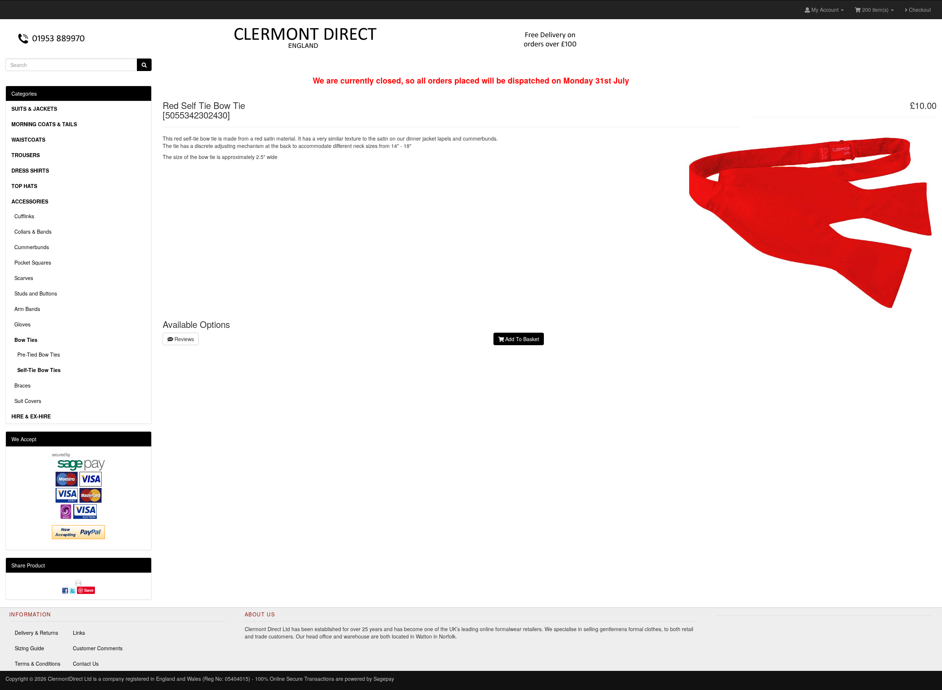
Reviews (183, 339)
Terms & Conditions (37, 663)
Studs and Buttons (34, 293)
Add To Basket (521, 339)
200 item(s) (875, 9)
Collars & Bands (31, 231)
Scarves (22, 278)
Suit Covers (26, 400)
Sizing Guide (29, 648)
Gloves (21, 324)
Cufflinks (22, 216)
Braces (21, 385)
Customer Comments (98, 648)
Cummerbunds (30, 247)
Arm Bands (25, 308)
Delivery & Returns (36, 632)
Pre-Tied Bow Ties (35, 354)
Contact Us (86, 663)
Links (79, 632)
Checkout (919, 9)
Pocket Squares (31, 262)
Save (88, 590)
